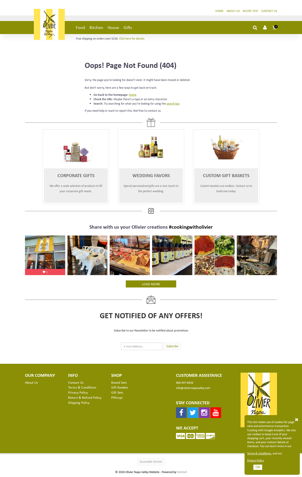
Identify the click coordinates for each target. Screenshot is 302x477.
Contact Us (269, 11)
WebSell (182, 472)
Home (219, 11)
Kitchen (96, 27)
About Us (233, 11)
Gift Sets (117, 392)
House (113, 27)
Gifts (128, 27)
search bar (172, 103)
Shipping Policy (79, 402)
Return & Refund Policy (84, 397)
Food (80, 27)
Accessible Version (151, 461)
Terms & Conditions (259, 453)
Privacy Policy (255, 460)
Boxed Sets (119, 382)
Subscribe (172, 346)
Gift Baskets (119, 387)
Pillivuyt (116, 397)
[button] (275, 27)
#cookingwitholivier (191, 226)
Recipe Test (250, 11)
